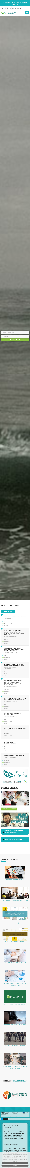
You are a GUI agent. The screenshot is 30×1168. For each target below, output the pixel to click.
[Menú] (27, 12)
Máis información (15, 1158)
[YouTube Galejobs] (10, 8)
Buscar (15, 339)
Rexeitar (15, 1163)
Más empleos (7, 612)
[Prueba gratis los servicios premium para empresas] (15, 819)
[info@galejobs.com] (18, 8)
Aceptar (15, 1165)
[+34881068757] (15, 8)
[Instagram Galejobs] (7, 8)
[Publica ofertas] (15, 798)
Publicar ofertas (9, 809)
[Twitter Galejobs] (5, 8)
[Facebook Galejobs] (2, 8)
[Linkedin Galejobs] (13, 8)
